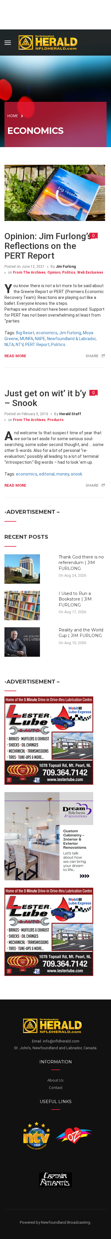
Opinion (53, 272)
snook (76, 474)
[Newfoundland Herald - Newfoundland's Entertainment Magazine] (51, 41)
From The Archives (29, 272)
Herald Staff (70, 414)
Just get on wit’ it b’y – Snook (45, 398)
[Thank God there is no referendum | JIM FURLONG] (22, 568)
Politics (68, 272)
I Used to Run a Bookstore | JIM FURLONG (75, 599)
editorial (46, 474)
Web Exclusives (90, 272)
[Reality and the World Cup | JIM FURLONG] (22, 641)
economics (46, 332)
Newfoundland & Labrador (71, 338)
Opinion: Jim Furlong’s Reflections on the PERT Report (48, 246)
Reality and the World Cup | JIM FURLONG (81, 632)
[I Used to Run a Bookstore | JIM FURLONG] (22, 605)
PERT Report (37, 344)
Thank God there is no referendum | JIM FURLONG (81, 562)
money (62, 474)
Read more (15, 356)
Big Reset (25, 332)
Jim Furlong (66, 267)
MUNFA (26, 338)
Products (55, 420)
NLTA (9, 344)
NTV (19, 344)
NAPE (40, 338)
